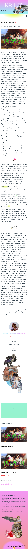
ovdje (8, 206)
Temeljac (14, 340)
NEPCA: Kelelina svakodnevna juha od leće (14, 473)
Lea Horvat (4, 22)
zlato (3, 398)
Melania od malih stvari (16, 509)
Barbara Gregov (5, 475)
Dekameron (20, 22)
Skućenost (14, 348)
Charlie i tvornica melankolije (13, 504)
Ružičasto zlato (5, 187)
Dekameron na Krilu (7, 446)
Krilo (2, 449)
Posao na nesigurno (14, 344)
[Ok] (26, 543)
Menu (3, 16)
